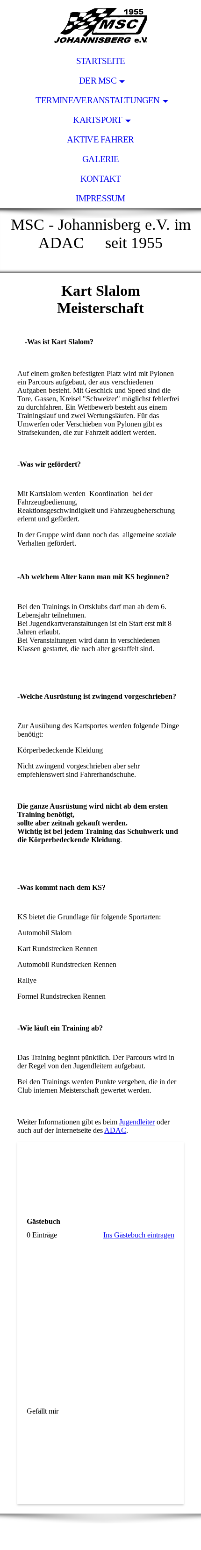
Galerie (100, 159)
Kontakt (100, 179)
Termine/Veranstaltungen (97, 100)
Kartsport (97, 120)
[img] (100, 25)
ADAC (115, 1130)
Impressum (100, 198)
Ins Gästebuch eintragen (138, 1235)
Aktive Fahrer (100, 139)
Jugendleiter (137, 1122)
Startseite (100, 61)
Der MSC (97, 80)
